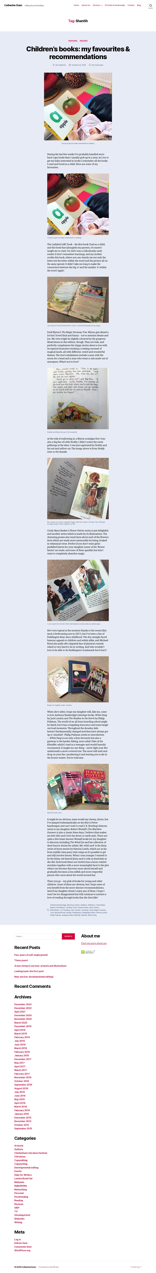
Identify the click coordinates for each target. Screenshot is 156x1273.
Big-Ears (70, 905)
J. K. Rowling (65, 910)
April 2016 (19, 1103)
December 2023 (23, 1004)
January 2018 (21, 1055)
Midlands (19, 1182)
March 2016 (20, 1106)
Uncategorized (22, 1215)
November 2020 (23, 1019)
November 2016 (22, 1077)
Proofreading (21, 1197)
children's (91, 905)
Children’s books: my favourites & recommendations (78, 53)
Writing (18, 1222)
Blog (139, 5)
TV (16, 1211)
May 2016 (19, 1099)
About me (86, 5)
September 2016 (23, 1084)
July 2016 (19, 1092)
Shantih (84, 915)
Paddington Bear (88, 913)
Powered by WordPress (49, 1267)
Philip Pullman (55, 915)
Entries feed (20, 1243)
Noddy (68, 913)
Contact (131, 5)
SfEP (16, 1207)
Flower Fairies (83, 907)
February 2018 (22, 1052)
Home (76, 5)
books (77, 905)
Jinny (91, 910)
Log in (17, 1239)
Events (18, 1171)
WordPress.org (22, 1250)
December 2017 (22, 1059)
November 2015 (22, 1121)
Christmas (19, 1156)
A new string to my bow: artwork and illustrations (40, 966)
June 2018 (20, 1044)
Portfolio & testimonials (115, 5)
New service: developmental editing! (33, 976)
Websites (19, 1218)
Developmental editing (26, 1167)
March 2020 (20, 1022)
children (83, 905)
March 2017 (20, 1070)
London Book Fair (23, 1178)
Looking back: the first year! (29, 971)
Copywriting (20, 1164)
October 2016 (21, 1081)
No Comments (97, 65)
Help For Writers (23, 1175)
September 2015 (23, 1128)
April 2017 (19, 1066)
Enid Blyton (60, 907)
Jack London (75, 910)
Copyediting (20, 1160)
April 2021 (19, 1011)
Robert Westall (74, 915)
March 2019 (20, 1033)
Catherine (62, 65)
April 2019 (19, 1030)
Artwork (18, 1145)
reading (65, 915)
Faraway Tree (71, 907)
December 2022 (23, 1008)
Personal (73, 41)
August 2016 (21, 1088)
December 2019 (22, 1026)
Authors (18, 1149)
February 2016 (22, 1110)
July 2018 (19, 1041)
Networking (20, 1189)
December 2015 (22, 1117)
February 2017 (22, 1074)
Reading (84, 41)
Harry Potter (94, 907)
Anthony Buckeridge (58, 905)
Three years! (21, 960)
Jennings (84, 910)
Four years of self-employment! (31, 955)
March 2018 (20, 1048)
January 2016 (21, 1114)
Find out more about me (94, 943)
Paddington (76, 913)
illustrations (54, 910)
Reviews (18, 1204)
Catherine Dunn (13, 5)
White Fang (92, 915)
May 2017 (19, 1063)
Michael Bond (60, 913)
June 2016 (20, 1095)
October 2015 (21, 1125)
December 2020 (23, 1015)
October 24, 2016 (79, 65)
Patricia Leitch (101, 913)
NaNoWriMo (20, 1186)
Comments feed (23, 1246)
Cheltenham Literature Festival (30, 1153)
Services (96, 5)
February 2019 (22, 1037)
